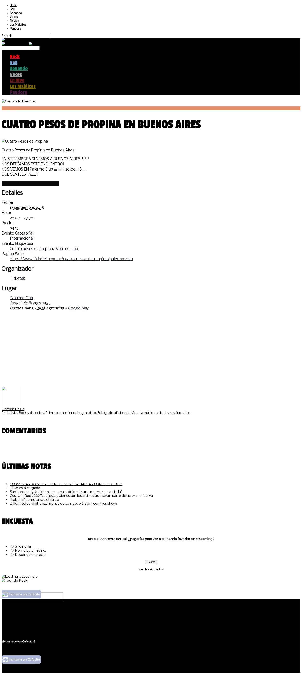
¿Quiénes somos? (24, 614)
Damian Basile (13, 409)
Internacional (22, 239)
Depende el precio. (30, 555)
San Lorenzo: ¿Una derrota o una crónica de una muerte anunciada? (66, 492)
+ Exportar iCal (46, 183)
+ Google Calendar (17, 183)
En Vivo (14, 21)
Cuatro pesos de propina (31, 249)
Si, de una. (23, 546)
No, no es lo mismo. (30, 550)
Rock (13, 5)
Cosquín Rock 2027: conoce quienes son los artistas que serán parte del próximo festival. (82, 496)
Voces (14, 17)
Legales (16, 618)
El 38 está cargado (25, 488)
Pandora (15, 28)
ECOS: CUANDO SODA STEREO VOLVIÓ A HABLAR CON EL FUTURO (66, 484)
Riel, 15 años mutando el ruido (34, 500)
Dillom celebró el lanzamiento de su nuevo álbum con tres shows (64, 503)
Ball (12, 9)
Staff (14, 622)
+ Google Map (77, 308)
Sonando (16, 13)
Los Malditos (18, 24)
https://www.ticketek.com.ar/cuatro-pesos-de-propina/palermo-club (71, 259)
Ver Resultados (151, 569)
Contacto (17, 626)
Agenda (8, 108)
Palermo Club (41, 169)
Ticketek (17, 279)
